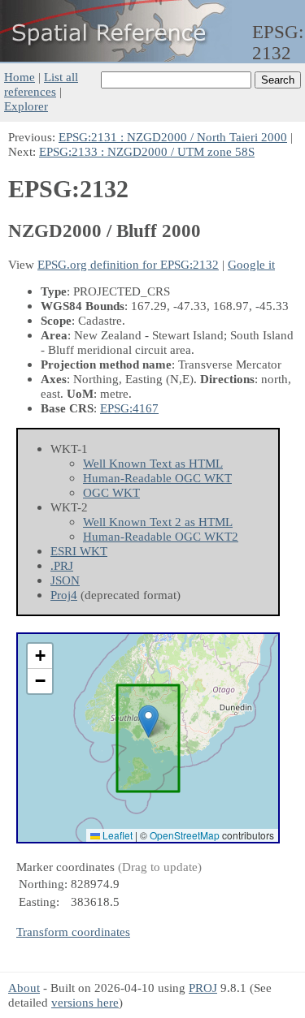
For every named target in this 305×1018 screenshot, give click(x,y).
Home (19, 77)
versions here (85, 1002)
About (24, 987)
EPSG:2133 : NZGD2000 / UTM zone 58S (147, 151)
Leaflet (116, 835)
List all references (41, 84)
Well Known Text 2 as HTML (158, 521)
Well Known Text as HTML (153, 463)
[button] (148, 721)
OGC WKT (111, 492)
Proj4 (63, 595)
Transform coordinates (73, 931)
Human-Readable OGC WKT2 (160, 536)
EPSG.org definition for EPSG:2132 (128, 264)
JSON (65, 580)
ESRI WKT (78, 551)
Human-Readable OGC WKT (157, 478)
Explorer (26, 106)
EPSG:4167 (129, 408)
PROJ (203, 987)
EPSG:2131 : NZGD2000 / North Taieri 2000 (173, 137)
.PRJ (61, 565)
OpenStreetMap (185, 835)
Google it (251, 264)
